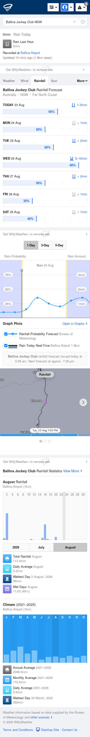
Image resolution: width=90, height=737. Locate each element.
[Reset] (74, 22)
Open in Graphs (73, 323)
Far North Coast (44, 94)
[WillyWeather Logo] (11, 7)
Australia (9, 94)
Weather (9, 80)
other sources (39, 717)
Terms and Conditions (18, 729)
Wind (24, 80)
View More (71, 470)
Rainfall (39, 80)
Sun (54, 80)
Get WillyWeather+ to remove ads (29, 69)
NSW (24, 94)
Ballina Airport (30, 52)
